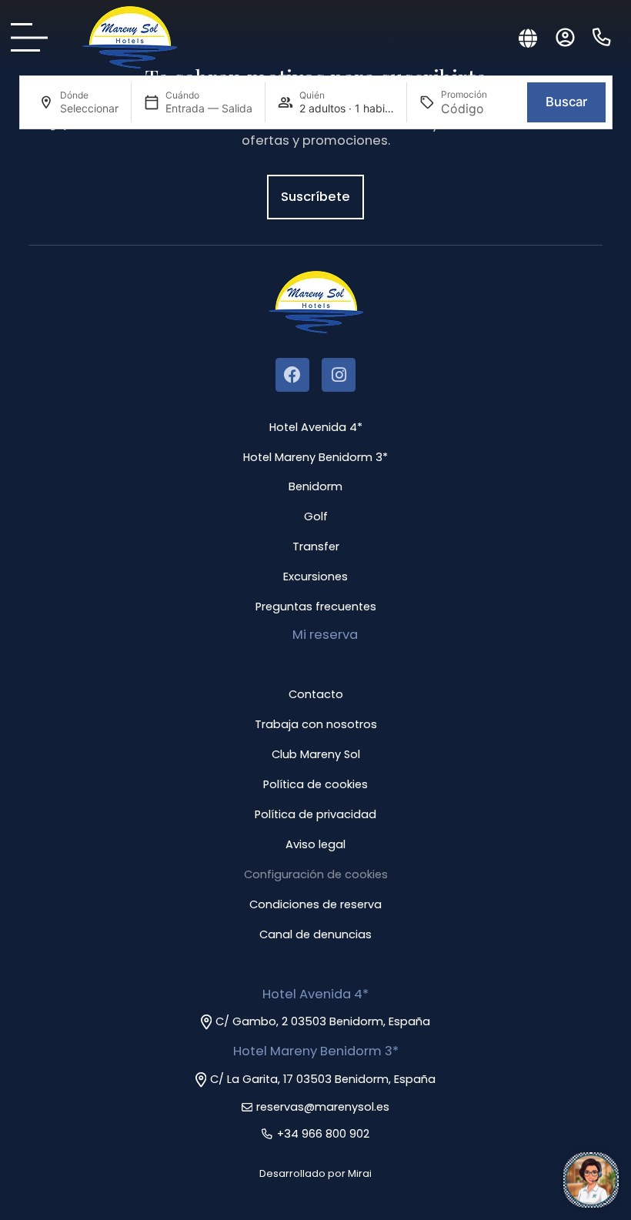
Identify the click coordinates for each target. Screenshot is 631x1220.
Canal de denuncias (315, 934)
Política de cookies (315, 784)
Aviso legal (315, 844)
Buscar (566, 101)
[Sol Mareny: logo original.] (130, 37)
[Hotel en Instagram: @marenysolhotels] (339, 375)
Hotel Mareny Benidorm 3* (315, 457)
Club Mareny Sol (316, 754)
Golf (316, 516)
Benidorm (315, 486)
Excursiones (315, 576)
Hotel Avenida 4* (315, 427)
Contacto (316, 694)
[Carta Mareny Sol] (34, 37)
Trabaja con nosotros (316, 724)
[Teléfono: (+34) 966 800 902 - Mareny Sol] (602, 37)
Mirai (360, 1173)
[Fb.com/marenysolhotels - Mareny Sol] (292, 375)
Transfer (315, 546)
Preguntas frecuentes (315, 606)
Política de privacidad (315, 814)
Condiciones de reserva (315, 904)
